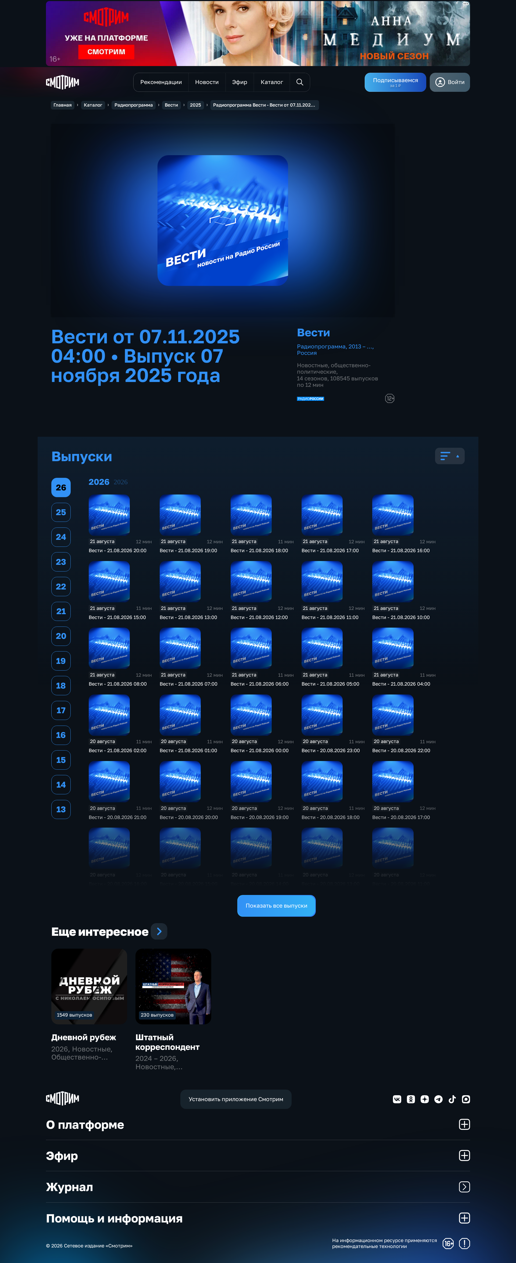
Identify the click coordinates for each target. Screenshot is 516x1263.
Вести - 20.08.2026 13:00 (331, 884)
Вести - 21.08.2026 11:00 (330, 617)
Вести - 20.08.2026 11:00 (401, 884)
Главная (62, 105)
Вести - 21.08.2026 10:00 (401, 617)
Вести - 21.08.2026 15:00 (117, 617)
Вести (171, 105)
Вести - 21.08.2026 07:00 (188, 684)
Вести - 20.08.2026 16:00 (118, 884)
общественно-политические (334, 368)
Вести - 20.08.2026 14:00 (260, 884)
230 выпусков (157, 1015)
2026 (121, 482)
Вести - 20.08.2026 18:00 (331, 817)
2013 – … (360, 346)
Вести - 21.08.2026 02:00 (117, 750)
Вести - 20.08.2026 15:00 (188, 884)
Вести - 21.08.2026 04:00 (401, 684)
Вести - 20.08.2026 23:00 (331, 750)
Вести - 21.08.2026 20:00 (117, 550)
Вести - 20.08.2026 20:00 (189, 817)
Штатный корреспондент (167, 1042)
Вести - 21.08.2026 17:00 (330, 550)
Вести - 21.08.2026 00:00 (260, 750)
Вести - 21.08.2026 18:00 (259, 550)
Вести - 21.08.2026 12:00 (259, 617)
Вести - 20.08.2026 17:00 (401, 817)
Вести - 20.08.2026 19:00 (260, 817)
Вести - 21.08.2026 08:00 (118, 684)
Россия (307, 353)
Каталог (93, 105)
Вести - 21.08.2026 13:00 (188, 617)
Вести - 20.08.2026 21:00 (117, 817)
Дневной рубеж (83, 1037)
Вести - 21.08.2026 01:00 (188, 750)
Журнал (69, 1187)
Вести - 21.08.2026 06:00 (260, 684)
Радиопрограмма (133, 105)
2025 (195, 105)
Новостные (312, 365)
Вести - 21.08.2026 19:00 (188, 550)
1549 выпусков (74, 1015)
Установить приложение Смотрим (236, 1099)
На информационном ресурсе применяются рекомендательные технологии (384, 1243)
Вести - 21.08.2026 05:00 (330, 684)
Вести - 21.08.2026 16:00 (401, 550)
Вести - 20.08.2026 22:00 (401, 750)
